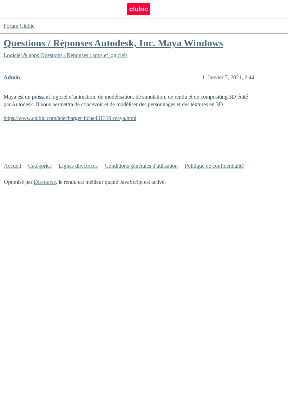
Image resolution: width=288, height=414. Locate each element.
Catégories (40, 166)
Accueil (12, 166)
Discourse (45, 182)
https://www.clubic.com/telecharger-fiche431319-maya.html (70, 118)
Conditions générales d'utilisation (141, 166)
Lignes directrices (78, 166)
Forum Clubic (19, 26)
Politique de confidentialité (214, 166)
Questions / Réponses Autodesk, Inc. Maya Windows (113, 43)
